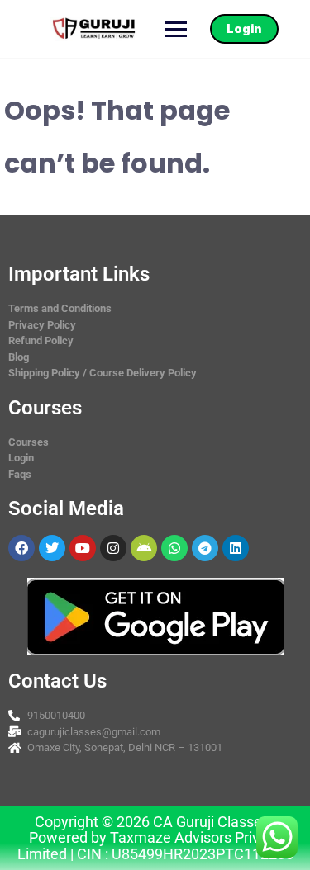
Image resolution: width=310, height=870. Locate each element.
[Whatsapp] (174, 548)
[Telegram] (205, 548)
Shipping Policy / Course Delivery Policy (102, 372)
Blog (18, 357)
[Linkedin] (235, 548)
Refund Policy (41, 340)
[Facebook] (21, 548)
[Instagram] (113, 548)
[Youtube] (82, 548)
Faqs (19, 474)
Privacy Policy (42, 325)
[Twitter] (52, 548)
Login (244, 28)
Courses (28, 442)
